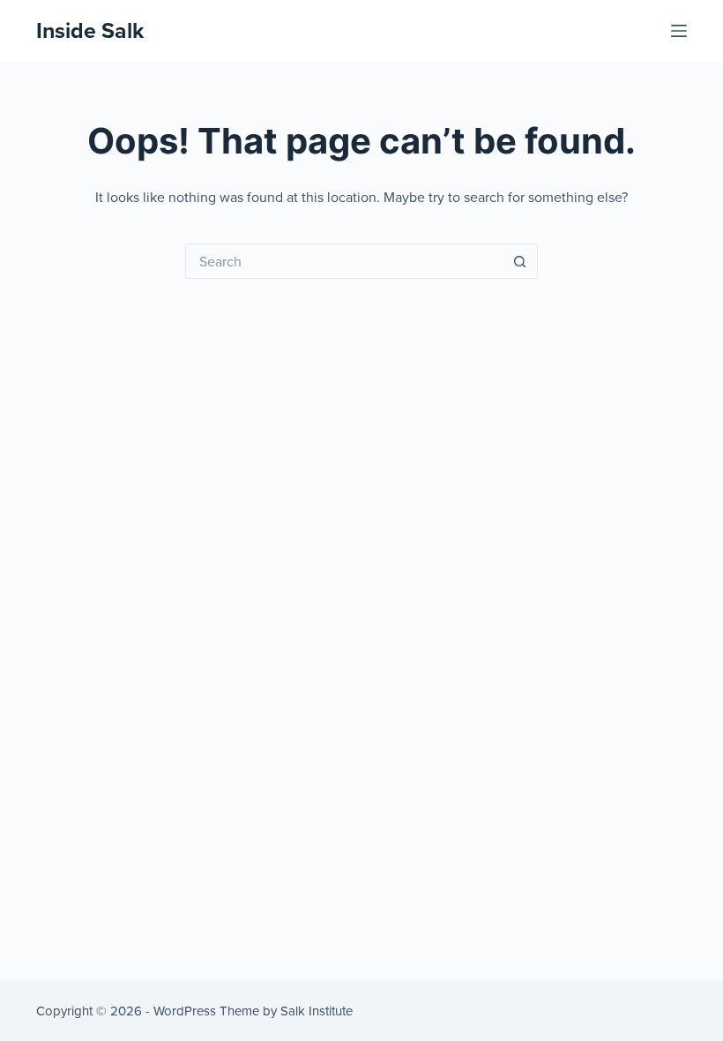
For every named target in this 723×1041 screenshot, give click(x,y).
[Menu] (679, 31)
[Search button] (520, 261)
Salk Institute (316, 1010)
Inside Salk (90, 30)
